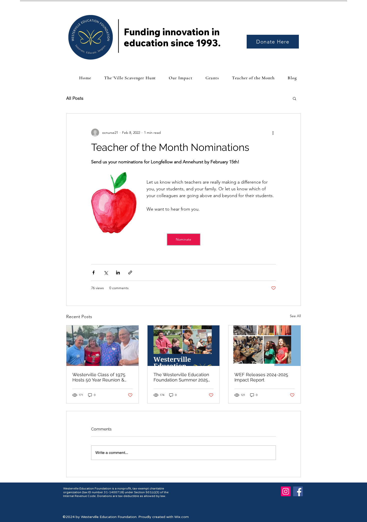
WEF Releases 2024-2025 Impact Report (261, 377)
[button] (294, 98)
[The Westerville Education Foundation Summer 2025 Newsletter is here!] (184, 345)
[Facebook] (298, 491)
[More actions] (273, 133)
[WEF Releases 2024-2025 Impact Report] (264, 345)
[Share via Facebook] (93, 272)
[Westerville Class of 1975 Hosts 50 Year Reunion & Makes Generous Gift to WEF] (102, 345)
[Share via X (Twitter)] (105, 272)
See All (295, 316)
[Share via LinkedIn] (118, 272)
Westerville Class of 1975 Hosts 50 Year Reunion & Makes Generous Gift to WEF (98, 377)
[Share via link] (130, 272)
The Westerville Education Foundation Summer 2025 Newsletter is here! (181, 377)
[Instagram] (286, 491)
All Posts (74, 98)
